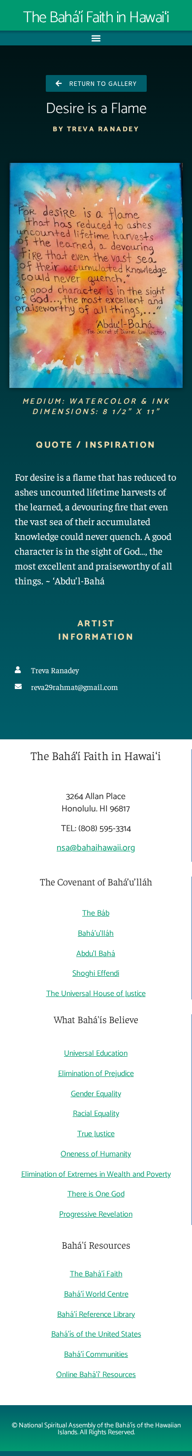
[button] (96, 38)
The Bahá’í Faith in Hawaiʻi (96, 18)
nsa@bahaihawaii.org (96, 848)
